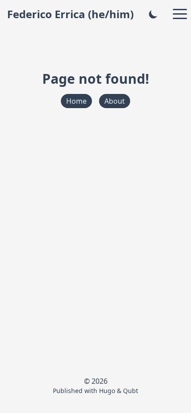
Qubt (130, 390)
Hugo (107, 390)
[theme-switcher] (153, 14)
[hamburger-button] (180, 14)
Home (76, 101)
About (114, 101)
